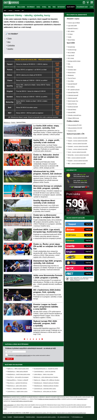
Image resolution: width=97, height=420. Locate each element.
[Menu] (91, 2)
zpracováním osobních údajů (22, 355)
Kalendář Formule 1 (73, 28)
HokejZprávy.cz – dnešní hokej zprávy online (18, 374)
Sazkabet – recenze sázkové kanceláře (78, 146)
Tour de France (72, 78)
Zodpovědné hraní (81, 399)
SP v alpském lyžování (73, 89)
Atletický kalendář (72, 98)
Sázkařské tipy (71, 170)
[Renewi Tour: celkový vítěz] (69, 181)
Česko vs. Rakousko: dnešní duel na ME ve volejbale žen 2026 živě (46, 157)
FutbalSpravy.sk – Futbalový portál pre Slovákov (46, 385)
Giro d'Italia (71, 81)
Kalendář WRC (72, 112)
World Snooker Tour (73, 101)
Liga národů (71, 55)
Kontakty (10, 417)
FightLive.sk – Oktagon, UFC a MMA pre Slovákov (46, 380)
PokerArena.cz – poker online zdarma (17, 385)
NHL (69, 64)
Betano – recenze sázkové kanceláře (77, 143)
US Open (70, 34)
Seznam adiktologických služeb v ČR (39, 413)
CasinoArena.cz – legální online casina (17, 391)
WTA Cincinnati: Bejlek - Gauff (81, 176)
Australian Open (72, 69)
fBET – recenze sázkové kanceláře (77, 163)
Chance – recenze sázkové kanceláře (77, 149)
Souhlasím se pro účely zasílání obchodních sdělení (29, 355)
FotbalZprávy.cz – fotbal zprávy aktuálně (17, 371)
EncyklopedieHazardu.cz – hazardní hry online (46, 368)
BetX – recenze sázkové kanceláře (77, 158)
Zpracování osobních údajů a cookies (46, 417)
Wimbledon (71, 75)
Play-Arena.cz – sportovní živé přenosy (17, 383)
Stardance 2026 (72, 131)
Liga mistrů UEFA (72, 25)
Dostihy (10, 10)
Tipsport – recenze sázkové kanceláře (77, 140)
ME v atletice (71, 31)
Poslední (42, 339)
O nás (4, 417)
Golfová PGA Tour (72, 104)
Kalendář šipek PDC (73, 92)
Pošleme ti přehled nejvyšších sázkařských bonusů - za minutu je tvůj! (30, 348)
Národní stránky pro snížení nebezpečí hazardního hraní (71, 413)
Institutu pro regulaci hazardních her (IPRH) (49, 399)
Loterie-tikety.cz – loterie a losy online (43, 374)
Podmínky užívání (30, 417)
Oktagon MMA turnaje (73, 118)
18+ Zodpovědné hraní (63, 417)
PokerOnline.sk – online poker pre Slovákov (45, 391)
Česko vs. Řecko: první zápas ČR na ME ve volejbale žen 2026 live (47, 246)
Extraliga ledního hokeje (74, 61)
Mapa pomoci (52, 413)
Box (23, 10)
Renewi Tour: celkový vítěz (80, 182)
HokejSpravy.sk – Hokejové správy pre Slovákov (46, 383)
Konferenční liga (72, 49)
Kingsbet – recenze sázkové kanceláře (78, 160)
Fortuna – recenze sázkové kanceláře (77, 138)
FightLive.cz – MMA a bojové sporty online (18, 368)
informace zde (37, 407)
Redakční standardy (19, 417)
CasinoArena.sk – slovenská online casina (45, 388)
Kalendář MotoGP (72, 84)
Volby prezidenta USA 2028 (75, 128)
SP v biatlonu (71, 86)
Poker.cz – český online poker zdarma (17, 388)
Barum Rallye (71, 40)
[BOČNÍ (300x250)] (78, 214)
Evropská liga (71, 47)
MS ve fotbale (71, 52)
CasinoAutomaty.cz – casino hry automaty (44, 371)
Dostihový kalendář (73, 106)
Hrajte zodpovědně (8, 405)
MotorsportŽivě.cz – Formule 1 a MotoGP (17, 380)
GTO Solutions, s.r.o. (77, 417)
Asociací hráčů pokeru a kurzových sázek (21, 401)
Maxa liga (70, 67)
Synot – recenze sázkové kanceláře (77, 152)
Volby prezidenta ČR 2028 (74, 125)
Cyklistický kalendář (73, 95)
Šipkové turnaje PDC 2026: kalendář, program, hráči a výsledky (45, 323)
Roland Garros (71, 72)
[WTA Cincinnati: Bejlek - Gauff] (69, 175)
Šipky (5, 10)
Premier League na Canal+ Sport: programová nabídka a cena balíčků (45, 306)
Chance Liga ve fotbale (74, 22)
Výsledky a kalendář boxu (74, 115)
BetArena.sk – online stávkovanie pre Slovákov (46, 377)
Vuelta (69, 37)
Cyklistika (17, 10)
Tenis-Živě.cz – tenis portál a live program (18, 377)
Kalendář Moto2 (72, 109)
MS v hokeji (71, 58)
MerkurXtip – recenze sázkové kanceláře (78, 155)
